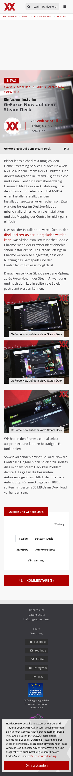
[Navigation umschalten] (2, 15)
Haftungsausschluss (36, 619)
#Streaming (11, 91)
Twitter (40, 659)
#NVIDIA (38, 87)
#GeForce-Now (54, 87)
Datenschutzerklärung (43, 756)
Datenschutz (36, 614)
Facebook (40, 642)
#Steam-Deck (23, 87)
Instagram (40, 668)
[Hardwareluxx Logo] (10, 7)
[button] (65, 298)
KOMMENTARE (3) (40, 580)
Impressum (36, 610)
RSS (40, 677)
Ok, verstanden (37, 765)
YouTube (40, 650)
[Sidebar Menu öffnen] (64, 6)
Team (36, 628)
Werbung (37, 633)
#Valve (8, 87)
